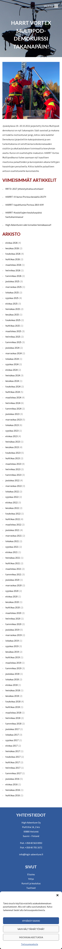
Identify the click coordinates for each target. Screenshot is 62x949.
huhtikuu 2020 (12, 607)
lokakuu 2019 (12, 640)
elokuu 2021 (11, 552)
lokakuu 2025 (12, 292)
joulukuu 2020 (12, 580)
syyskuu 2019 (12, 646)
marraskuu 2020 (13, 585)
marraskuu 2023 (13, 419)
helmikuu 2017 (12, 768)
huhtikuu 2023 (12, 458)
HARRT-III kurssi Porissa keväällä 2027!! (25, 197)
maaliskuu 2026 (13, 265)
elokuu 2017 (11, 745)
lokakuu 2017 (12, 734)
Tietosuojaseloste (29, 944)
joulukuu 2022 (12, 480)
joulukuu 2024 (12, 348)
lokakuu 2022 (12, 491)
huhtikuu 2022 (12, 519)
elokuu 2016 (11, 784)
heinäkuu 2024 (12, 375)
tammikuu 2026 (13, 276)
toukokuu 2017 (12, 757)
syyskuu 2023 (12, 430)
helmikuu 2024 (12, 403)
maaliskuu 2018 (13, 712)
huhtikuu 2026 (12, 259)
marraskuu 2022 (13, 486)
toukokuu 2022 (12, 513)
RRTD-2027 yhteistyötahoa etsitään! (24, 189)
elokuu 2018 (11, 685)
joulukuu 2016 (12, 779)
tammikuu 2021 (13, 574)
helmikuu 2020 (12, 618)
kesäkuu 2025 (12, 314)
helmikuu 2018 (12, 718)
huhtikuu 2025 (12, 325)
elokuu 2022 (11, 502)
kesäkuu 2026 (12, 248)
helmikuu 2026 (12, 270)
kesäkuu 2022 (12, 508)
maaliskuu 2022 (13, 524)
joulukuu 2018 (12, 674)
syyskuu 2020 (12, 591)
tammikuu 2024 (13, 408)
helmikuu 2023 (12, 469)
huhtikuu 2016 (12, 795)
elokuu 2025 (11, 303)
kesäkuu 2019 (12, 652)
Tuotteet (31, 888)
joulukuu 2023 (12, 414)
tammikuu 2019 (13, 668)
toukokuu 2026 (12, 254)
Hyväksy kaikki (31, 920)
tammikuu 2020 (13, 624)
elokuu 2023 (11, 436)
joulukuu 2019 (12, 629)
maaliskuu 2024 (13, 397)
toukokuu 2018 (12, 701)
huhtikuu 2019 (12, 657)
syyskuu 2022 (12, 497)
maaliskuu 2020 (13, 613)
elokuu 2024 (11, 370)
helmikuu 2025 (12, 336)
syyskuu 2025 (12, 298)
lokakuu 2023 (12, 425)
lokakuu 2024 (12, 359)
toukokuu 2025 (12, 320)
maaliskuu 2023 (13, 464)
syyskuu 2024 (12, 364)
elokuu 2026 (11, 243)
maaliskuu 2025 (13, 331)
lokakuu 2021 (12, 541)
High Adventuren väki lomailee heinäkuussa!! (28, 225)
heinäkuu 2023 (12, 441)
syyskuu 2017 (12, 740)
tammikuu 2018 (13, 723)
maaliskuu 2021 (13, 569)
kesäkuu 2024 (12, 381)
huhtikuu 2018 (12, 707)
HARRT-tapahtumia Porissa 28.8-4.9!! (24, 205)
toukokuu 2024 (12, 386)
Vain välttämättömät (31, 929)
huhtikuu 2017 (12, 762)
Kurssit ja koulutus (31, 883)
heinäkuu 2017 (12, 751)
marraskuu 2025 (13, 287)
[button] (57, 895)
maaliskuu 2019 (13, 663)
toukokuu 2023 (12, 453)
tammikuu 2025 (13, 342)
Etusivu (31, 874)
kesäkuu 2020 (12, 602)
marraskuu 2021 (13, 535)
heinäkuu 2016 (12, 790)
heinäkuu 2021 (12, 558)
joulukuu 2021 (12, 530)
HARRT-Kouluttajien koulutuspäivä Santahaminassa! (23, 215)
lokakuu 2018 (12, 679)
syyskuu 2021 (12, 547)
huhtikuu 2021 (12, 563)
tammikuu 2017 (13, 773)
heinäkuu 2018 (12, 690)
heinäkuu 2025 (12, 309)
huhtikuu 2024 (12, 392)
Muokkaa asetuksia (31, 937)
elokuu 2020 (11, 596)
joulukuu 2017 (12, 729)
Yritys (31, 879)
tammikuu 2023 (13, 475)
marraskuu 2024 (13, 353)
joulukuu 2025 (12, 281)
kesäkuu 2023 (12, 447)
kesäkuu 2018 (12, 696)
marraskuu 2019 (13, 635)
